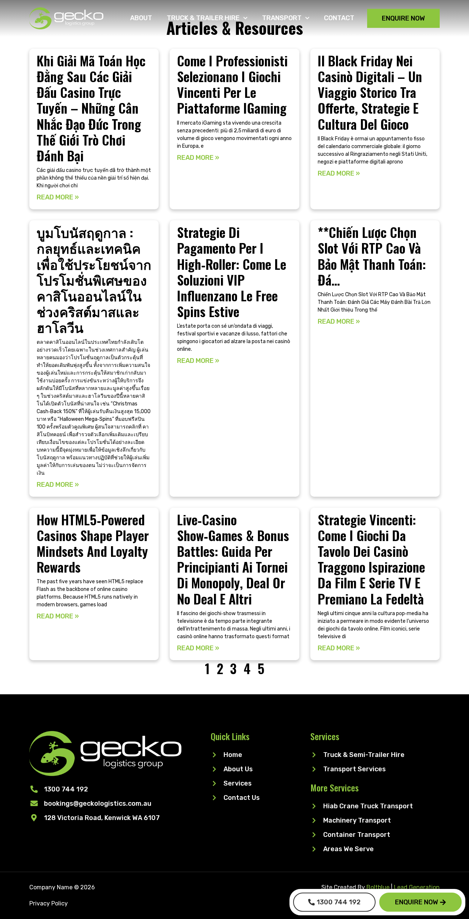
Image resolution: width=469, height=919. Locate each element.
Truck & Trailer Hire (203, 18)
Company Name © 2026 (62, 887)
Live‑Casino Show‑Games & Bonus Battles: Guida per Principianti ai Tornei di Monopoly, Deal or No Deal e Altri (233, 559)
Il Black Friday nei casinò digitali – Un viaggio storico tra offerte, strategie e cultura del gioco (370, 92)
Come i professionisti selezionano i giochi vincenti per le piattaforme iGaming (232, 84)
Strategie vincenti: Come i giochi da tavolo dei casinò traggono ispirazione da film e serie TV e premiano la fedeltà (371, 559)
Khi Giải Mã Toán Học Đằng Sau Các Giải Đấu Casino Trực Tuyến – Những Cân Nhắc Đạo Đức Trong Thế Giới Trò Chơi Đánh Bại (91, 108)
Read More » (58, 197)
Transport (282, 18)
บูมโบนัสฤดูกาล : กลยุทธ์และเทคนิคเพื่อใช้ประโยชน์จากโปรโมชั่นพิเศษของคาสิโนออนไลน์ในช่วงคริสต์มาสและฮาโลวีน (94, 279)
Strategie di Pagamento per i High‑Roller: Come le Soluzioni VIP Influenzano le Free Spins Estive (231, 271)
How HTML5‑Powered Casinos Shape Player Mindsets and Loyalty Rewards (93, 543)
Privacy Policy (48, 903)
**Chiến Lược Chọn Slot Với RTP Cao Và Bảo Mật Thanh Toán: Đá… (372, 255)
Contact (339, 18)
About (141, 18)
